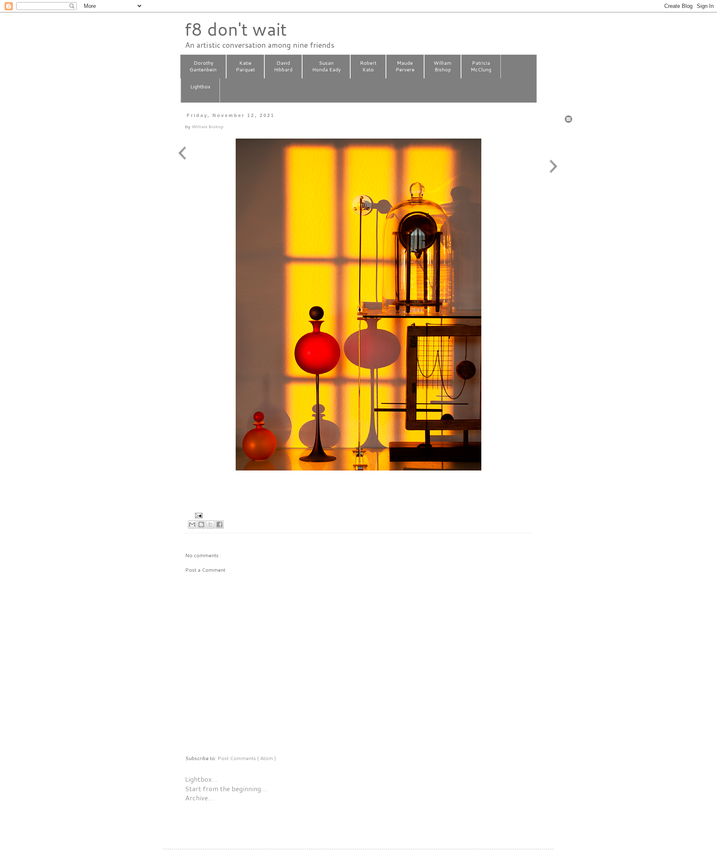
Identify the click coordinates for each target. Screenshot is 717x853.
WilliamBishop (442, 66)
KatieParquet (245, 66)
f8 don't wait (235, 29)
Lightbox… (201, 779)
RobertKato (368, 66)
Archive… (199, 797)
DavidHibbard (283, 66)
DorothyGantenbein (203, 66)
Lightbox (200, 86)
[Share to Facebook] (219, 524)
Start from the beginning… (226, 788)
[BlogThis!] (201, 524)
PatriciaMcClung (481, 66)
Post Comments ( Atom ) (246, 758)
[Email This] (192, 524)
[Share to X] (210, 524)
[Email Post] (197, 515)
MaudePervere (405, 66)
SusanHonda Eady (326, 66)
